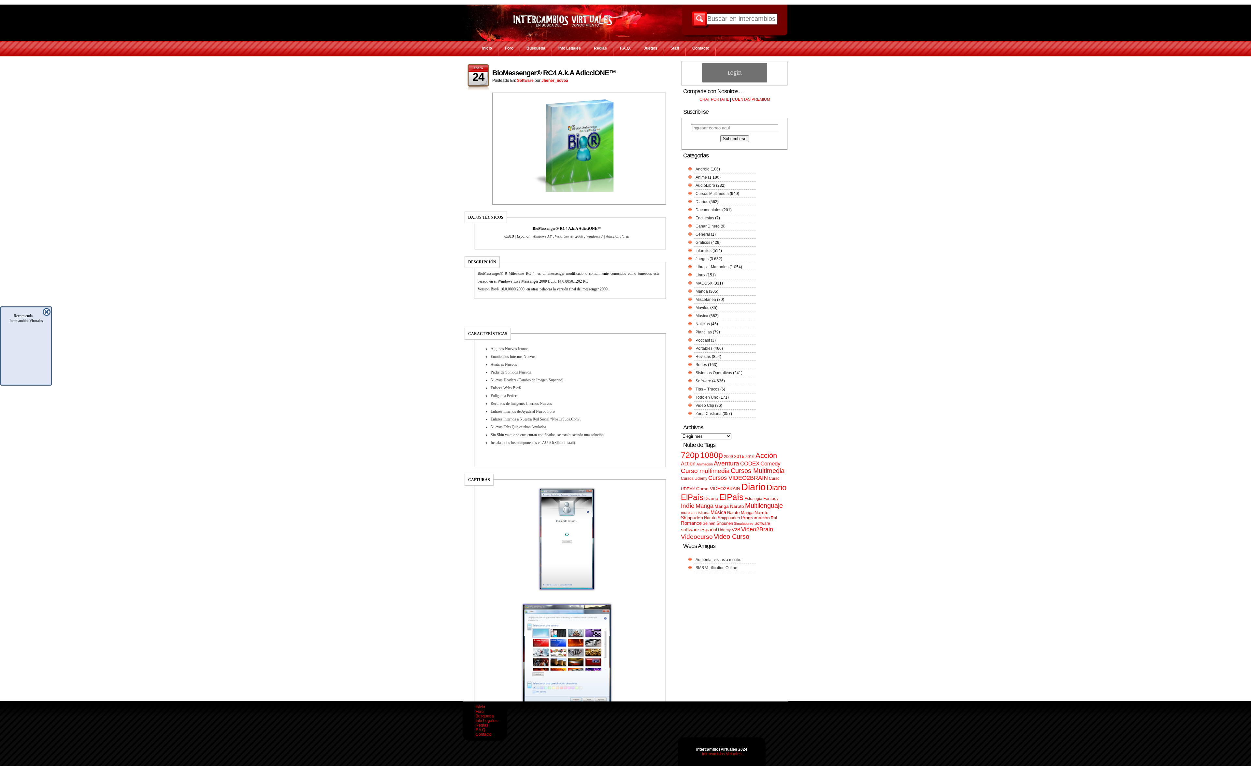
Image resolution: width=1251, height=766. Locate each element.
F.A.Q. (625, 48)
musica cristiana (695, 512)
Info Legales (569, 48)
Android (703, 169)
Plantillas (704, 332)
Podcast (703, 340)
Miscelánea (706, 299)
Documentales (708, 210)
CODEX (749, 463)
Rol (774, 518)
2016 (750, 456)
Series (701, 364)
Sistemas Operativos (714, 373)
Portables (704, 348)
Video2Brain (757, 529)
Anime (701, 177)
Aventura (726, 463)
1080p (711, 455)
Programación (755, 517)
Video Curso (731, 536)
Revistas (703, 356)
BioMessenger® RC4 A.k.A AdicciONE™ (554, 73)
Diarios (702, 201)
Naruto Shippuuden (722, 517)
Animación (705, 464)
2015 (739, 456)
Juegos (650, 48)
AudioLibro (705, 185)
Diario (753, 486)
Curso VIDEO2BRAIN (718, 488)
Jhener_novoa (554, 80)
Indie (688, 505)
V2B (736, 529)
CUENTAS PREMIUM (751, 99)
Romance (691, 523)
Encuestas (705, 218)
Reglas (600, 48)
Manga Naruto (729, 506)
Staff (674, 48)
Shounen (724, 523)
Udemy (724, 530)
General (703, 234)
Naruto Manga (740, 512)
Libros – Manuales (712, 267)
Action (688, 463)
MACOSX (704, 283)
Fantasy (771, 498)
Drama (711, 498)
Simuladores (744, 523)
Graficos (703, 242)
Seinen (709, 523)
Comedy (770, 463)
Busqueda (535, 48)
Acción (766, 455)
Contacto (700, 48)
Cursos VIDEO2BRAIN (738, 478)
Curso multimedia (705, 470)
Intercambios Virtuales (721, 754)
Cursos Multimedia (712, 193)
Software (525, 80)
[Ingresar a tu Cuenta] (734, 81)
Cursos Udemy (694, 478)
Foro (509, 48)
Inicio (487, 48)
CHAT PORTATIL (714, 99)
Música (702, 316)
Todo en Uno (707, 397)
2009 (728, 456)
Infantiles (704, 250)
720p (690, 455)
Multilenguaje (764, 505)
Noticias (703, 324)
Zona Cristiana (709, 413)
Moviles (702, 307)
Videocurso (697, 536)
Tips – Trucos (707, 389)
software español (699, 529)
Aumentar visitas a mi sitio (718, 559)
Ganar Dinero (708, 226)
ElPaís (731, 497)
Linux (700, 275)
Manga (702, 291)
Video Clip (705, 405)
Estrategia (753, 498)
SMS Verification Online (716, 568)
